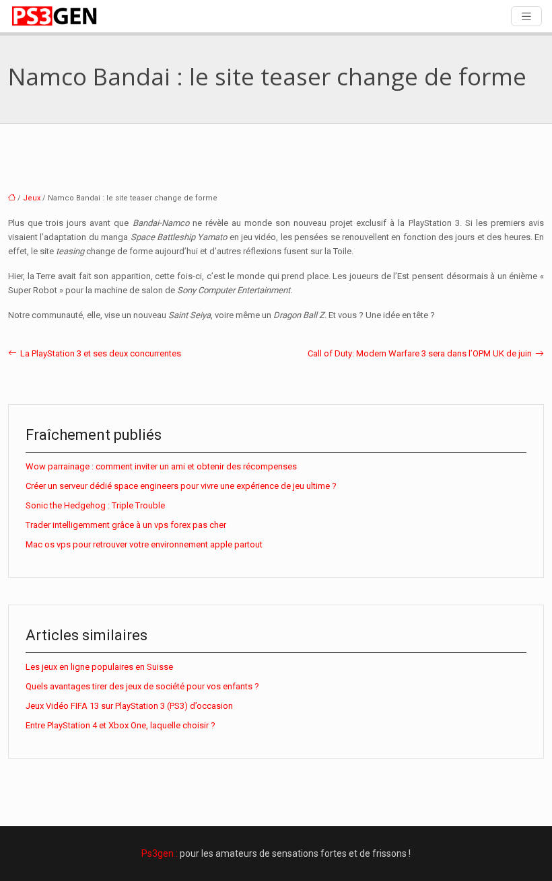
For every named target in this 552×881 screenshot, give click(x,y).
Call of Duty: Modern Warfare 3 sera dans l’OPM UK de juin (420, 353)
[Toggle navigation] (526, 16)
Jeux (31, 198)
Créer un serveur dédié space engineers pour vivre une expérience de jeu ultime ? (181, 486)
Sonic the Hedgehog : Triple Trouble (95, 505)
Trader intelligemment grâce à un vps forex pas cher (126, 525)
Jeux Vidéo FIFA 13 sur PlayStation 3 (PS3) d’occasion (129, 706)
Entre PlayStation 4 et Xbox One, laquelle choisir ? (120, 725)
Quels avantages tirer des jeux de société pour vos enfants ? (142, 686)
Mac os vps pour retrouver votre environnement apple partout (144, 544)
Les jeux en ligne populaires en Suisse (99, 667)
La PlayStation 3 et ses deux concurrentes (100, 353)
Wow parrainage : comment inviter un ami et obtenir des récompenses (161, 466)
